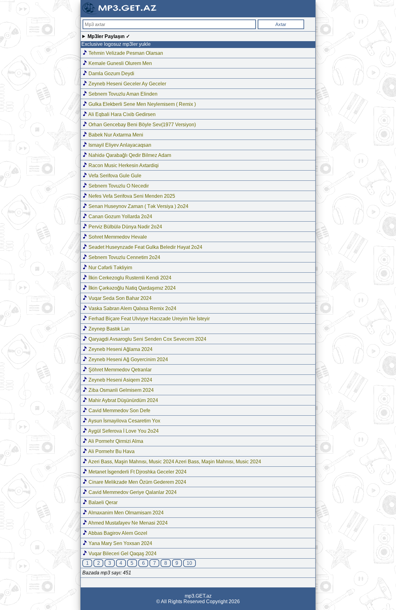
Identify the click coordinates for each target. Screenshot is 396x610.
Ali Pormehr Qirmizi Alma (115, 441)
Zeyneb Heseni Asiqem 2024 (119, 380)
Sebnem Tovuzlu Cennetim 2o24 (123, 257)
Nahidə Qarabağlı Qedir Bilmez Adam (129, 155)
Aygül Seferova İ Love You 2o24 (123, 431)
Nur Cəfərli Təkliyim (109, 267)
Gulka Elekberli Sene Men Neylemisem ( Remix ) (141, 104)
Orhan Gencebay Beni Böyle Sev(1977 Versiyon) (141, 124)
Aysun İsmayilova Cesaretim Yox (123, 420)
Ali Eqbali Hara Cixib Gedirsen (121, 114)
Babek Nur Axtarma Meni (115, 134)
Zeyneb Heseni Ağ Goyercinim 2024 (127, 359)
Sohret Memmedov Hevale (117, 237)
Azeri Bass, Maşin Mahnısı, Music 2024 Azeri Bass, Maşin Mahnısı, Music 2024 (174, 461)
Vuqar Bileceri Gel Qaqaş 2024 (122, 553)
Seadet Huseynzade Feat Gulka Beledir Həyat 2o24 (144, 247)
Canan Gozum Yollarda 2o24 (119, 216)
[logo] (120, 13)
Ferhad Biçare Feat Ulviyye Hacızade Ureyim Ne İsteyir (148, 318)
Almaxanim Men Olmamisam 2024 (125, 512)
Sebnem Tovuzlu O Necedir (118, 185)
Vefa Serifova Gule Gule (114, 175)
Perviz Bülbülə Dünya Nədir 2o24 (124, 226)
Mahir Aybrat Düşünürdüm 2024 (122, 400)
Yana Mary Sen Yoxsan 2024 (119, 543)
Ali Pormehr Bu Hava (111, 451)
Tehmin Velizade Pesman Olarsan (125, 53)
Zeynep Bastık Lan (108, 328)
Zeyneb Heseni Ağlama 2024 (120, 349)
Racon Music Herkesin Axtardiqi (123, 165)
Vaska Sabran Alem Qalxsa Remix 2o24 (131, 308)
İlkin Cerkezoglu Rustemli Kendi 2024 (129, 277)
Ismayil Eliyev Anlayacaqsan (119, 145)
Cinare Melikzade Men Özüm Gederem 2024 (136, 482)
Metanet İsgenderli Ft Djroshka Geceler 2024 (137, 471)
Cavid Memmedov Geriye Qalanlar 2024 (132, 492)
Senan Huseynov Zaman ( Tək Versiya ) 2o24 (137, 206)
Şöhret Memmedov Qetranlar (119, 369)
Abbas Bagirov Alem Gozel (117, 533)
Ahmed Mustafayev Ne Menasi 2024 (127, 523)
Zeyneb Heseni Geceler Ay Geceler (126, 83)
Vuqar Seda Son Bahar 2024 (119, 298)
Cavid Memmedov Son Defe (118, 410)
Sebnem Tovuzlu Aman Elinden (122, 94)
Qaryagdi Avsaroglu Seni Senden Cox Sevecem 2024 (146, 339)
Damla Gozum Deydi (110, 73)
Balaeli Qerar (102, 502)
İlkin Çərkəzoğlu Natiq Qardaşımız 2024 (131, 288)
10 (189, 563)
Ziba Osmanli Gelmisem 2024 (120, 390)
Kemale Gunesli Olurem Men (119, 63)
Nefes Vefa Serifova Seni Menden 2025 (131, 196)
